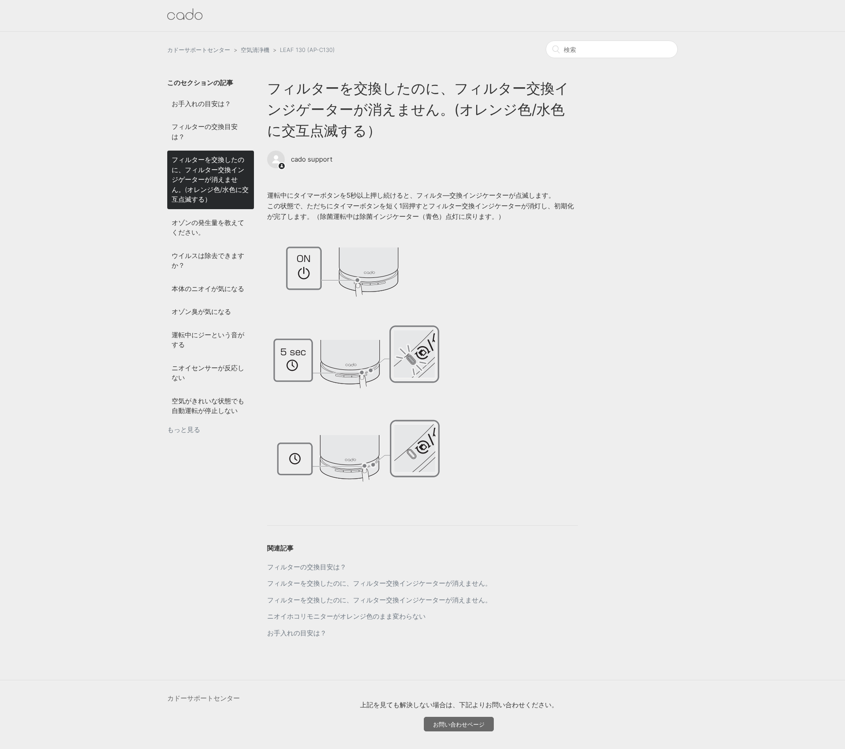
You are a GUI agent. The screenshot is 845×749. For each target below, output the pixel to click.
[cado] (184, 17)
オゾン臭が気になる (201, 311)
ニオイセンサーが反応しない (208, 373)
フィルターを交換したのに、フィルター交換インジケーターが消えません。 (379, 583)
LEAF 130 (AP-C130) (307, 49)
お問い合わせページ (459, 724)
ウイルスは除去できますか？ (208, 260)
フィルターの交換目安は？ (205, 131)
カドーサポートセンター (198, 49)
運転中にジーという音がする (208, 340)
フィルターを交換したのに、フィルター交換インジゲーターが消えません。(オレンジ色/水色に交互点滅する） (210, 179)
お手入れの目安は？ (201, 104)
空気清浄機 (255, 49)
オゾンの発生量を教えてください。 (208, 227)
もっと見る (183, 429)
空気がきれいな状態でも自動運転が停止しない (208, 406)
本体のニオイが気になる (208, 288)
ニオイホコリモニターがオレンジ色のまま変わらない (346, 616)
